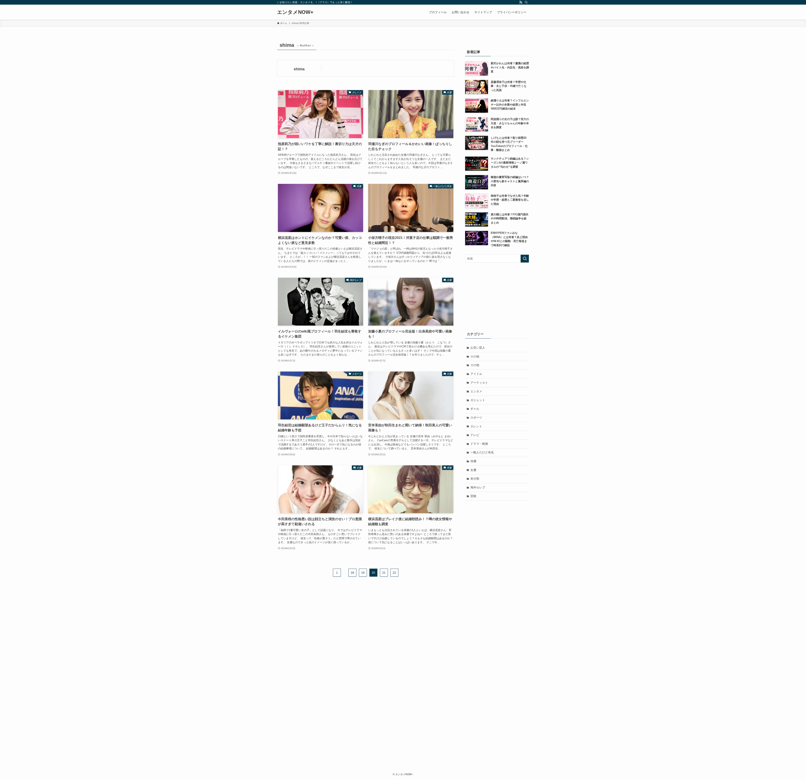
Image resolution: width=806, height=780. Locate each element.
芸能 (473, 496)
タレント (476, 426)
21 (384, 572)
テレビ (474, 435)
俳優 (473, 461)
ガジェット (477, 400)
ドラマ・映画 (479, 443)
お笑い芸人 (477, 347)
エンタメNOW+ (295, 12)
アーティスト (479, 382)
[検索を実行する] (525, 259)
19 (363, 572)
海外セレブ (477, 487)
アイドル (476, 374)
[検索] (526, 2)
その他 (474, 356)
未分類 (474, 478)
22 (394, 572)
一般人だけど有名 (482, 452)
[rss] (520, 2)
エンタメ (476, 391)
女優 (473, 470)
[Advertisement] (497, 296)
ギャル (474, 408)
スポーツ (476, 417)
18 (352, 572)
